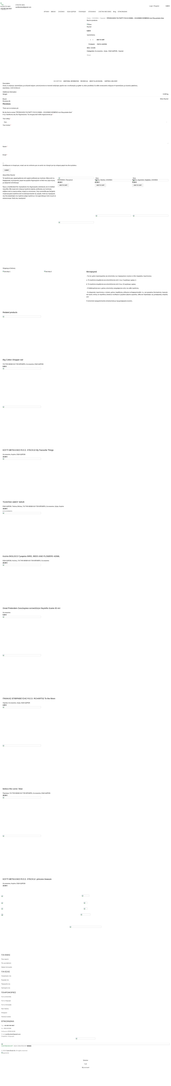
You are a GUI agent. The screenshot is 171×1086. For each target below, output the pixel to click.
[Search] (161, 6)
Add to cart (100, 39)
